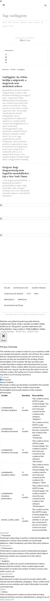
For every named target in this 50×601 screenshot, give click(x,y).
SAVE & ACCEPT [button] (7, 600)
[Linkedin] (6, 60)
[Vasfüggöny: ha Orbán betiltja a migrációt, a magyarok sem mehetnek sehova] (40, 79)
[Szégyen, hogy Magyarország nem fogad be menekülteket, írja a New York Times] (40, 170)
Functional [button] (4, 533)
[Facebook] (6, 55)
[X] (6, 62)
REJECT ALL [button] (21, 332)
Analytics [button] (4, 559)
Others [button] (3, 589)
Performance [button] (5, 546)
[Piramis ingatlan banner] (25, 205)
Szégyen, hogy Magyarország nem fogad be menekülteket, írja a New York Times (15, 172)
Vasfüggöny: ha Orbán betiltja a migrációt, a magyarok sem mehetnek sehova (14, 81)
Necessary (6, 380)
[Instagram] (6, 57)
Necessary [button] (4, 377)
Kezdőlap (5, 69)
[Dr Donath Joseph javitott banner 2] (25, 236)
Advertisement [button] (6, 574)
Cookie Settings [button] (7, 332)
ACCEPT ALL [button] (33, 332)
